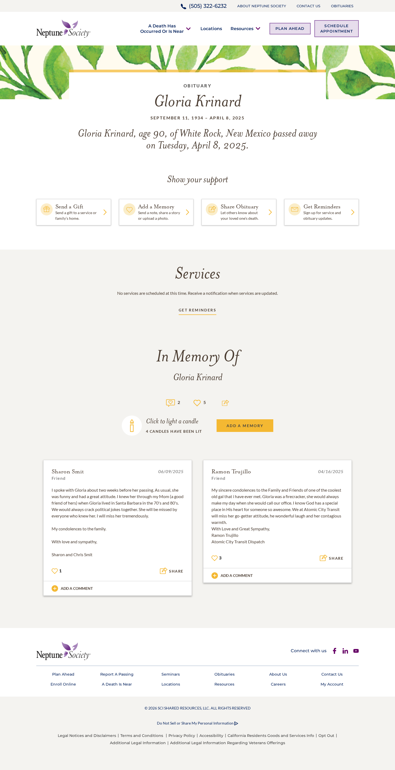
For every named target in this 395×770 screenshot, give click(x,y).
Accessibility (211, 735)
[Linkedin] (345, 651)
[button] (162, 28)
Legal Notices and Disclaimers (87, 735)
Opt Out (326, 735)
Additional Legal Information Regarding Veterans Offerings (227, 742)
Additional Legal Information (138, 742)
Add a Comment (77, 588)
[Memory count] (170, 402)
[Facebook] (334, 651)
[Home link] (63, 28)
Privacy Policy (181, 735)
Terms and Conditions (141, 735)
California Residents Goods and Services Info (271, 735)
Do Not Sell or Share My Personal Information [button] (195, 723)
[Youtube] (356, 651)
